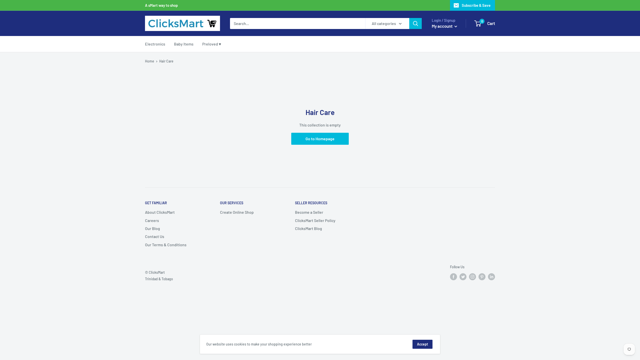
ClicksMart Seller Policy (315, 220)
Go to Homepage (320, 138)
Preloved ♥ (211, 44)
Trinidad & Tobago (159, 279)
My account (442, 26)
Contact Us (154, 236)
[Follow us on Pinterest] (482, 276)
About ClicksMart (160, 212)
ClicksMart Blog (308, 228)
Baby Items (184, 44)
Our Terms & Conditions (165, 244)
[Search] (415, 23)
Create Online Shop (237, 212)
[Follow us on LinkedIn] (491, 276)
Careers (152, 220)
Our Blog (152, 228)
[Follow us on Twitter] (463, 276)
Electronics (155, 44)
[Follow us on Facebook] (453, 276)
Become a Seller (309, 212)
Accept (422, 344)
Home (149, 61)
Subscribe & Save (476, 5)
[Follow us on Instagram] (472, 276)
